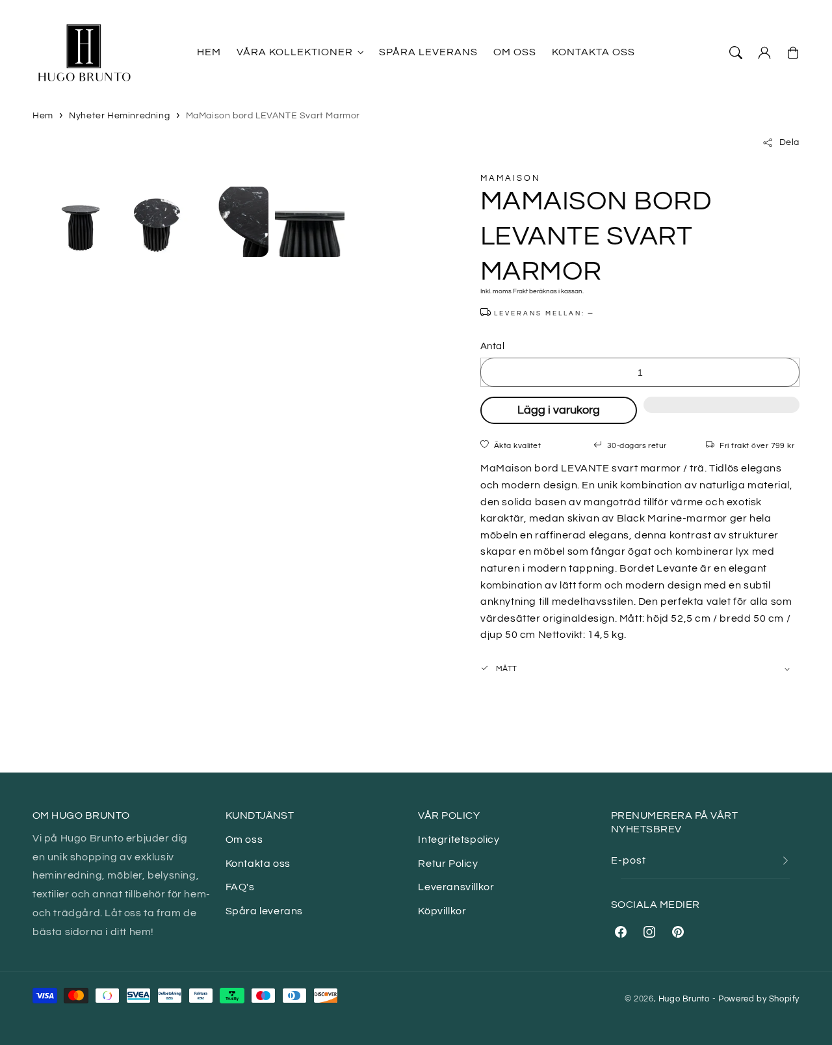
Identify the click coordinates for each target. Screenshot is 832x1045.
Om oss (244, 839)
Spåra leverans (264, 911)
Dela (789, 142)
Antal (492, 346)
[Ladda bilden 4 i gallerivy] (310, 222)
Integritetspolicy (458, 839)
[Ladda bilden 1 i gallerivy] (81, 222)
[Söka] (736, 52)
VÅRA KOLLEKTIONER (295, 52)
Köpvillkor (442, 911)
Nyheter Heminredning (119, 115)
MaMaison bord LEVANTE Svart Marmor (273, 115)
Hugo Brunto (684, 998)
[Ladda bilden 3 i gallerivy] (233, 222)
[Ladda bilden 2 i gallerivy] (157, 222)
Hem (42, 115)
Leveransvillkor (456, 887)
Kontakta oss (258, 863)
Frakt (520, 291)
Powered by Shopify (759, 998)
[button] (722, 412)
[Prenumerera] (785, 861)
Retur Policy (448, 863)
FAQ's (240, 887)
